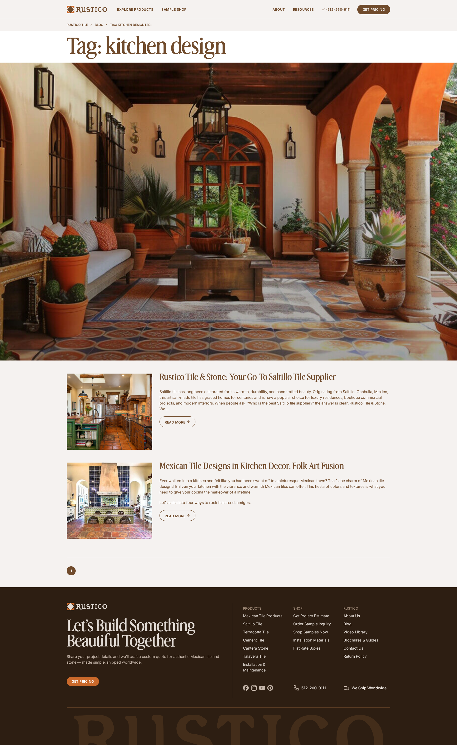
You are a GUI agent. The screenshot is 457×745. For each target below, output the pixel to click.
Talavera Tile (254, 656)
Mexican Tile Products (262, 615)
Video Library (355, 632)
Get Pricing (374, 9)
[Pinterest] (270, 687)
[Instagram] (254, 687)
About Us (351, 615)
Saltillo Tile (252, 624)
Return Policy (355, 656)
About (279, 9)
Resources (303, 9)
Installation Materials (311, 640)
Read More (175, 422)
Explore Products (135, 9)
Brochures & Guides (360, 640)
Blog (99, 25)
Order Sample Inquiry (312, 624)
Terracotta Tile (256, 632)
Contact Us (353, 648)
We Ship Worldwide (369, 688)
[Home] (87, 9)
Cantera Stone (255, 648)
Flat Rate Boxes (306, 648)
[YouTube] (262, 687)
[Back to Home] (146, 606)
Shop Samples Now (310, 632)
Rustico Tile (77, 25)
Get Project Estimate (311, 615)
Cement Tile (253, 640)
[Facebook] (246, 687)
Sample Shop (174, 9)
